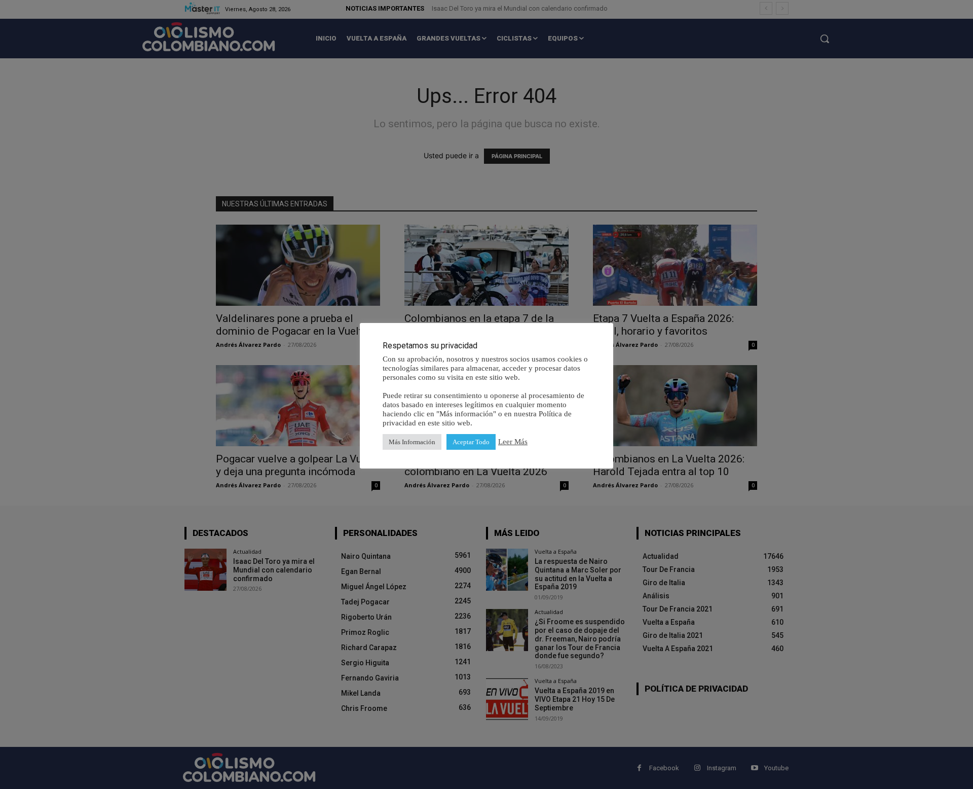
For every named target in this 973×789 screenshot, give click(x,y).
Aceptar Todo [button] (471, 442)
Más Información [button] (412, 442)
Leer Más (513, 442)
